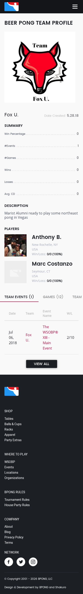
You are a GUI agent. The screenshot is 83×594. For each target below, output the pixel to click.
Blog (7, 532)
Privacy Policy (13, 537)
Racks (8, 429)
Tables (8, 418)
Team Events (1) (19, 297)
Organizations (14, 478)
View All (41, 364)
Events (9, 467)
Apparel (9, 434)
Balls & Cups (12, 424)
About (8, 526)
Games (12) (53, 297)
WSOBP (9, 462)
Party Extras (12, 440)
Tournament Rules (16, 499)
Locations (11, 472)
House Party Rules (17, 505)
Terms (8, 542)
